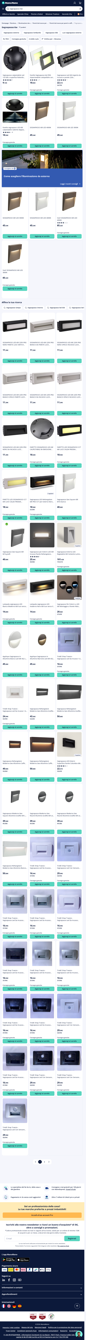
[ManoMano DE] (14, 1306)
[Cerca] (7, 8)
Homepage (5, 23)
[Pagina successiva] (49, 1162)
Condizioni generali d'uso (27, 1331)
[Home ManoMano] (36, 2)
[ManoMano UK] (9, 1306)
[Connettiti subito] (74, 2)
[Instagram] (14, 1280)
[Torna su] (77, 1306)
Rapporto (63, 1331)
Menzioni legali (40, 1327)
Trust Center (10, 1331)
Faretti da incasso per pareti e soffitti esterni (64, 23)
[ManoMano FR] (3, 1306)
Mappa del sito (27, 1327)
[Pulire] (80, 8)
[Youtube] (20, 1280)
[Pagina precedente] (35, 1162)
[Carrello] (80, 2)
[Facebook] (9, 1280)
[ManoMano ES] (20, 1306)
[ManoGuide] (79, 1334)
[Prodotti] (3, 8)
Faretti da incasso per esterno (42, 23)
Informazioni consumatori (48, 1331)
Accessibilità (74, 1331)
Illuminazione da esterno (26, 23)
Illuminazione (14, 23)
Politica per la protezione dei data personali (65, 1327)
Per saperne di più (63, 1246)
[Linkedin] (3, 1280)
